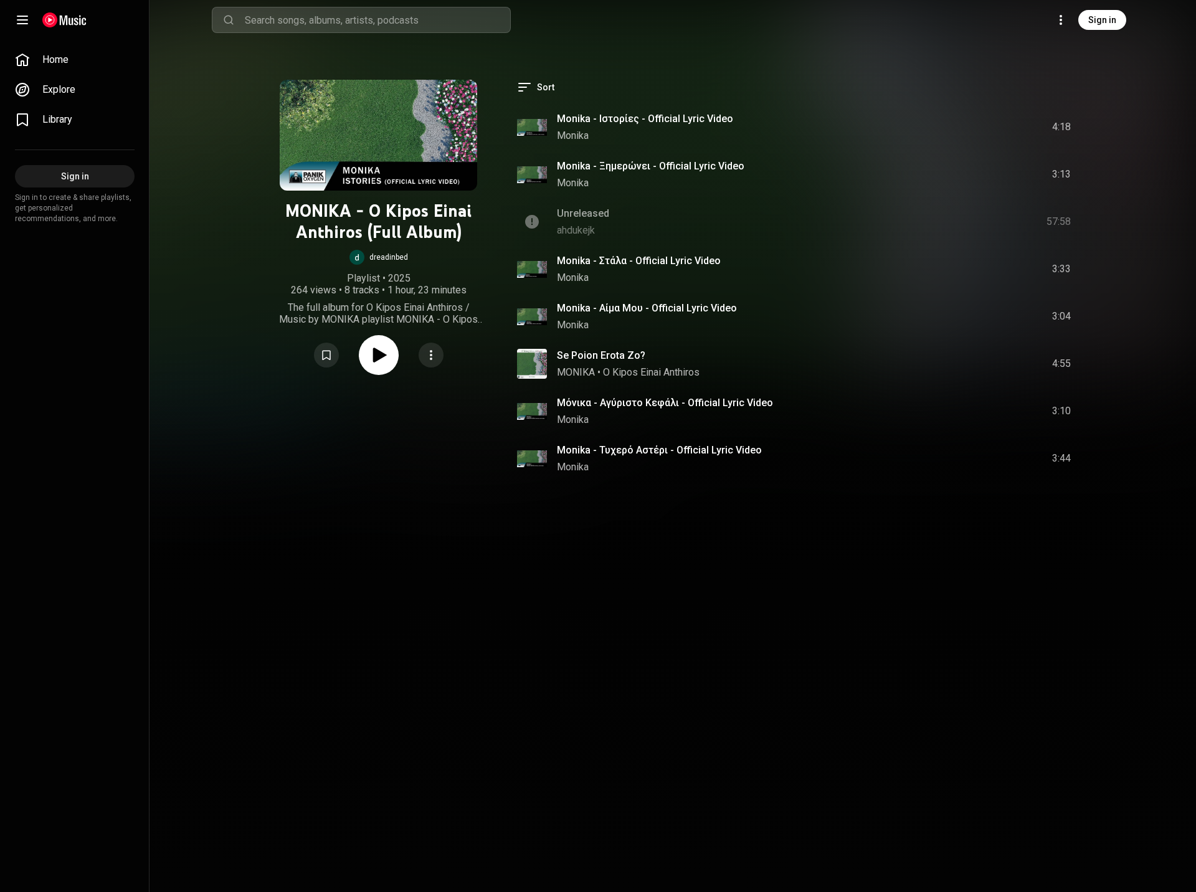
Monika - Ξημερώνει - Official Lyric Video (650, 166)
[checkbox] (1062, 127)
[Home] (64, 19)
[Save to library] (326, 355)
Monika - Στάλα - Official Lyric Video (639, 261)
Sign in (1102, 20)
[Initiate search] (229, 20)
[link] (75, 60)
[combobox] (377, 19)
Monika (573, 135)
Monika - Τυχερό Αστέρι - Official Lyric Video (659, 450)
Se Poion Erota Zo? (601, 355)
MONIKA (576, 372)
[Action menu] (431, 355)
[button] (378, 257)
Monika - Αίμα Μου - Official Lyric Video (647, 308)
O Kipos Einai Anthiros (651, 372)
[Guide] (22, 19)
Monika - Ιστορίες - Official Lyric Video (645, 119)
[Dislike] (991, 127)
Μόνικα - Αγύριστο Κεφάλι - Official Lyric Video (665, 403)
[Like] (967, 127)
